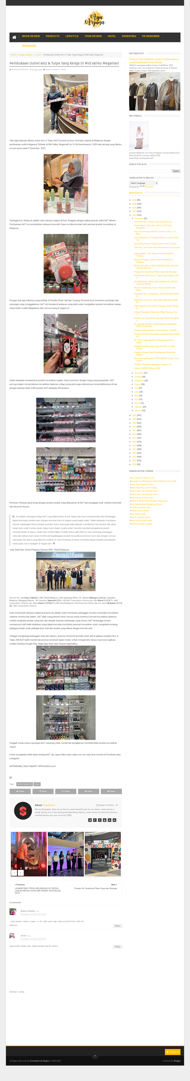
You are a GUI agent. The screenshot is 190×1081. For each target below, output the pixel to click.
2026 (134, 200)
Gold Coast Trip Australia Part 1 (144, 491)
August (138, 384)
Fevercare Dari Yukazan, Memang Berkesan (153, 222)
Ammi (23, 935)
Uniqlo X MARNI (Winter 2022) (147, 368)
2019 (134, 423)
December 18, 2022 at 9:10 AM (33, 914)
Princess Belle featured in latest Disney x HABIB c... (157, 330)
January (138, 410)
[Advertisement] (66, 1018)
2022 (134, 215)
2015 (134, 438)
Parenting (129, 36)
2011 (134, 453)
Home (13, 55)
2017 (134, 430)
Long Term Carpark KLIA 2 (142, 484)
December (139, 218)
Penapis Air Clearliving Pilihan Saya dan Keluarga (155, 272)
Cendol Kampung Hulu (140, 507)
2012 (134, 449)
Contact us (174, 1052)
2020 (134, 419)
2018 (134, 427)
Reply (117, 926)
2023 (134, 211)
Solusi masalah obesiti (140, 517)
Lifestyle (72, 36)
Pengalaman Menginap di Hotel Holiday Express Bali (153, 481)
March (138, 403)
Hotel (112, 36)
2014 (134, 442)
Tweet (21, 791)
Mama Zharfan (28, 911)
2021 (134, 415)
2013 (134, 445)
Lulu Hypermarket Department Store (146, 504)
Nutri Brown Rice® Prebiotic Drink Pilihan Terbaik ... (156, 244)
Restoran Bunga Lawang (141, 524)
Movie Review (31, 36)
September (140, 380)
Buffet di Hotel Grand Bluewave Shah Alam (149, 501)
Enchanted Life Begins (39, 1061)
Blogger (177, 1061)
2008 (134, 464)
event (38, 55)
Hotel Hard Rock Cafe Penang (144, 488)
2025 (134, 204)
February (139, 407)
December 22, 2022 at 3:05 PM (33, 939)
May (137, 395)
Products (53, 36)
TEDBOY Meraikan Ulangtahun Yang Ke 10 (152, 364)
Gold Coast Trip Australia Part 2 (144, 494)
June (137, 392)
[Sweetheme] (90, 820)
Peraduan (29, 46)
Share (43, 791)
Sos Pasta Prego (138, 514)
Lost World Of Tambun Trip (142, 478)
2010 (134, 457)
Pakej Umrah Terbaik (140, 511)
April (137, 399)
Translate (149, 187)
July (137, 388)
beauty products (26, 55)
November (139, 373)
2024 (134, 208)
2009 (134, 460)
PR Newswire (151, 36)
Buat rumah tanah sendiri (141, 520)
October (138, 377)
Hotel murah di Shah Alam (142, 498)
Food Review (93, 36)
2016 (134, 434)
